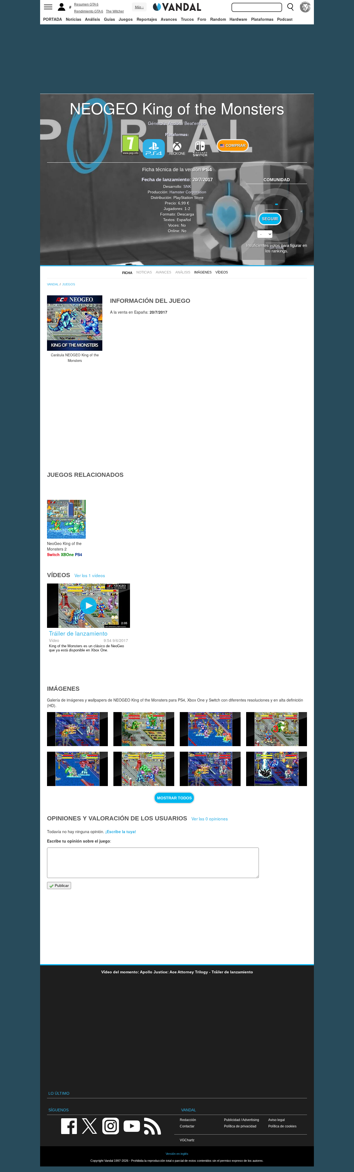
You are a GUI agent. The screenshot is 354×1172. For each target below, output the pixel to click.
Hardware (238, 19)
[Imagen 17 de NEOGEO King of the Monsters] (143, 769)
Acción (174, 123)
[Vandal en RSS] (152, 1125)
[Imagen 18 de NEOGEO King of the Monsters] (77, 769)
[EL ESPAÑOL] (305, 6)
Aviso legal (276, 1120)
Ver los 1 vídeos (89, 575)
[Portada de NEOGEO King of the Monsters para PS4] (74, 323)
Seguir (270, 219)
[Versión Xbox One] (177, 148)
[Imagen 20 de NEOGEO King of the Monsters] (210, 729)
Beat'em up (195, 123)
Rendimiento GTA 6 (88, 11)
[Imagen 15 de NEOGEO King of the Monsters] (276, 769)
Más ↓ (139, 7)
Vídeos (221, 272)
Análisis (92, 19)
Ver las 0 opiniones (209, 818)
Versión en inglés (177, 1153)
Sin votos (276, 247)
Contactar (187, 1126)
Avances (169, 19)
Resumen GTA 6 (86, 4)
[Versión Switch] (200, 148)
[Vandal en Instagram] (110, 1125)
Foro (201, 19)
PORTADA (52, 19)
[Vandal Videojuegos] (177, 6)
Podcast (285, 19)
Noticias (73, 19)
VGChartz (187, 1140)
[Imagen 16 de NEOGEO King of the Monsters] (210, 769)
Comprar (235, 145)
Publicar (61, 885)
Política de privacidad (240, 1126)
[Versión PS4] (154, 148)
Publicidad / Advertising (241, 1120)
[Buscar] (290, 7)
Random (218, 19)
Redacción (188, 1120)
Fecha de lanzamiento (165, 179)
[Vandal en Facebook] (69, 1125)
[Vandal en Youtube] (131, 1125)
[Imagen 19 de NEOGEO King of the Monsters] (276, 729)
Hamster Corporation (188, 192)
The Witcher (115, 11)
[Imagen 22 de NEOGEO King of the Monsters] (77, 729)
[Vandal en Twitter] (89, 1125)
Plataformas (262, 19)
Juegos (126, 19)
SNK (187, 186)
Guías (109, 19)
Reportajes (147, 19)
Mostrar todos (174, 798)
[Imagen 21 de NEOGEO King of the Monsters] (143, 729)
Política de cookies (282, 1126)
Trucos (187, 19)
